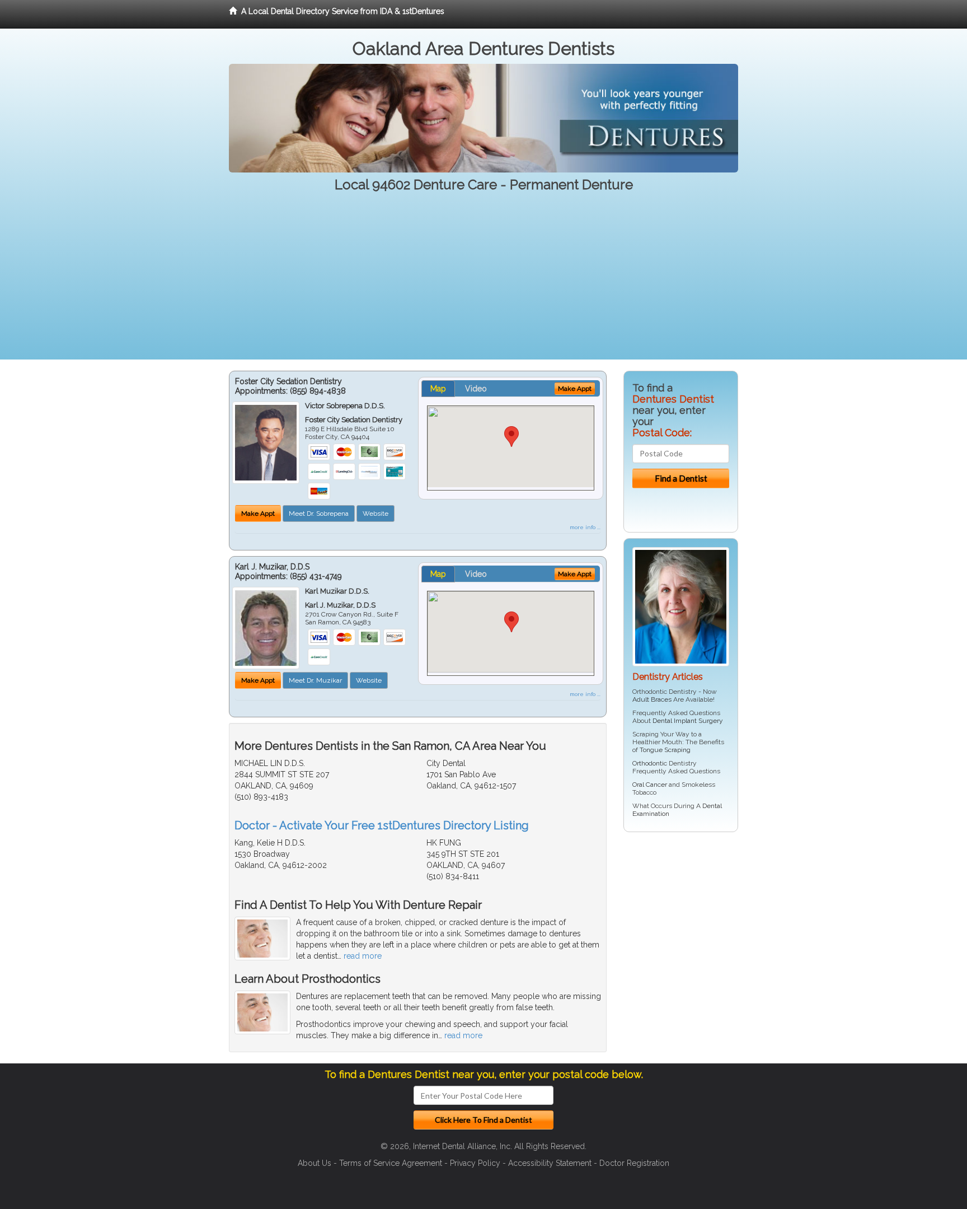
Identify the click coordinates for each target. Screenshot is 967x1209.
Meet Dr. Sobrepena (319, 513)
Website (375, 513)
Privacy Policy (475, 1163)
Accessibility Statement (550, 1163)
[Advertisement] (483, 281)
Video (476, 388)
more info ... (585, 527)
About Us (314, 1163)
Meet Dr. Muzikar (315, 680)
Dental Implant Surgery (688, 721)
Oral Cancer (649, 784)
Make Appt (258, 513)
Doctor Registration (634, 1163)
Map (438, 388)
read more (363, 955)
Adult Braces (652, 699)
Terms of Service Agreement (390, 1163)
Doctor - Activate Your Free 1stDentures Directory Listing (381, 825)
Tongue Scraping (665, 750)
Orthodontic (649, 763)
